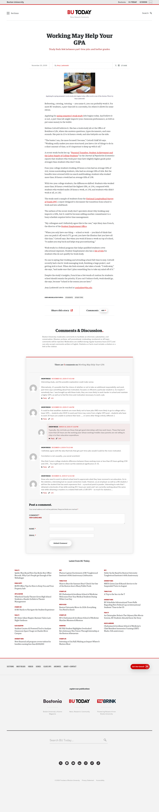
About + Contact (70, 666)
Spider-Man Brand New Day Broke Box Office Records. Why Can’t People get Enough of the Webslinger (33, 575)
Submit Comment (60, 543)
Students (69, 297)
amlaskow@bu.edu (83, 287)
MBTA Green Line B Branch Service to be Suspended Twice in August (120, 585)
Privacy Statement (88, 780)
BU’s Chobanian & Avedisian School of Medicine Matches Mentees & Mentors (79, 619)
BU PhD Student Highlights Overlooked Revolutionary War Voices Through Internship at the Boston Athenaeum (79, 631)
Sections (10, 666)
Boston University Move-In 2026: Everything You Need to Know (77, 608)
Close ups (47, 666)
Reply (45, 398)
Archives (57, 666)
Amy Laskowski (63, 65)
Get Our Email (138, 666)
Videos (30, 666)
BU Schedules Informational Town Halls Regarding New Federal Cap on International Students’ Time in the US (122, 604)
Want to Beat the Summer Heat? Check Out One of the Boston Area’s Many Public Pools (78, 585)
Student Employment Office (74, 226)
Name (32, 529)
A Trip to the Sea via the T (114, 594)
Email (32, 535)
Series (38, 666)
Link (52, 398)
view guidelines (35, 518)
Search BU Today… (62, 740)
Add (102, 310)
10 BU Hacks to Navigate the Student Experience (34, 610)
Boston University (15, 2)
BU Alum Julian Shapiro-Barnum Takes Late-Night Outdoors (33, 619)
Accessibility (100, 780)
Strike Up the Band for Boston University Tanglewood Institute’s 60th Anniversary (121, 574)
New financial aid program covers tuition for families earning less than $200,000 (33, 643)
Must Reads (20, 666)
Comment (35, 516)
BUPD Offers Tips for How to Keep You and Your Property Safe (34, 587)
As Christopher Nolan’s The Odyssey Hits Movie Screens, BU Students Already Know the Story (123, 617)
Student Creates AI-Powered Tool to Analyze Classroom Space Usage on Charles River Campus (33, 631)
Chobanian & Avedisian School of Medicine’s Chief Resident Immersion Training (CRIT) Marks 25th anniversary (122, 628)
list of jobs (99, 250)
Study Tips (79, 297)
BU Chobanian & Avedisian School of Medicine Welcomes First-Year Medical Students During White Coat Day (78, 596)
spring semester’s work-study (70, 115)
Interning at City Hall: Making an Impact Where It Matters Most (79, 643)
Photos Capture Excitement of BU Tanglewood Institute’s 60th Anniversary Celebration (78, 574)
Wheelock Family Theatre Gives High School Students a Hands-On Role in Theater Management (33, 599)
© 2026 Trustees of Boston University (67, 780)
